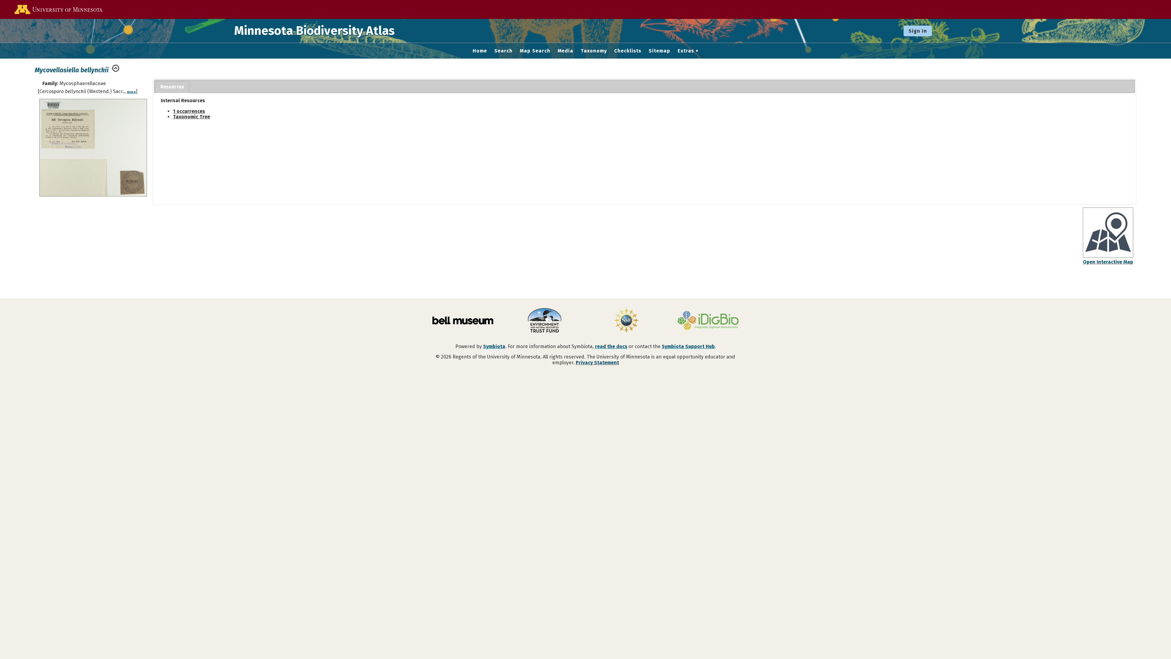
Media (565, 51)
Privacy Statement (597, 363)
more (131, 92)
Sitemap (659, 51)
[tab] (172, 87)
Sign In (917, 31)
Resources (172, 87)
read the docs (611, 346)
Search (503, 51)
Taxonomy (594, 51)
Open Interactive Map (1108, 262)
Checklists (627, 51)
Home (480, 51)
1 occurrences (189, 111)
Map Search (535, 51)
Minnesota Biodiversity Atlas (314, 30)
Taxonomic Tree (191, 117)
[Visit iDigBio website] (708, 321)
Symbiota (494, 346)
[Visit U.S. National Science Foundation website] (626, 321)
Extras (686, 51)
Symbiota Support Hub (688, 346)
